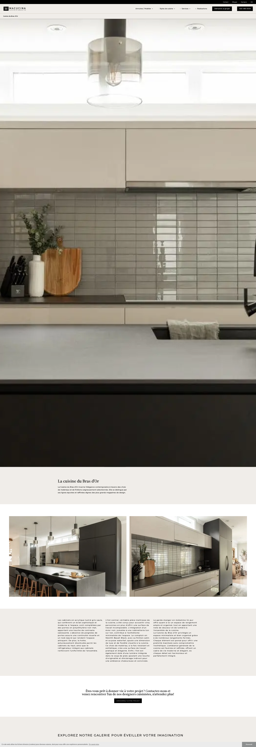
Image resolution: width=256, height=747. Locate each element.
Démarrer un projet (222, 9)
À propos (244, 2)
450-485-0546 (245, 9)
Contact (225, 2)
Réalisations (202, 9)
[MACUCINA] (14, 9)
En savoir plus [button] (94, 744)
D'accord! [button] (249, 744)
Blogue (234, 2)
